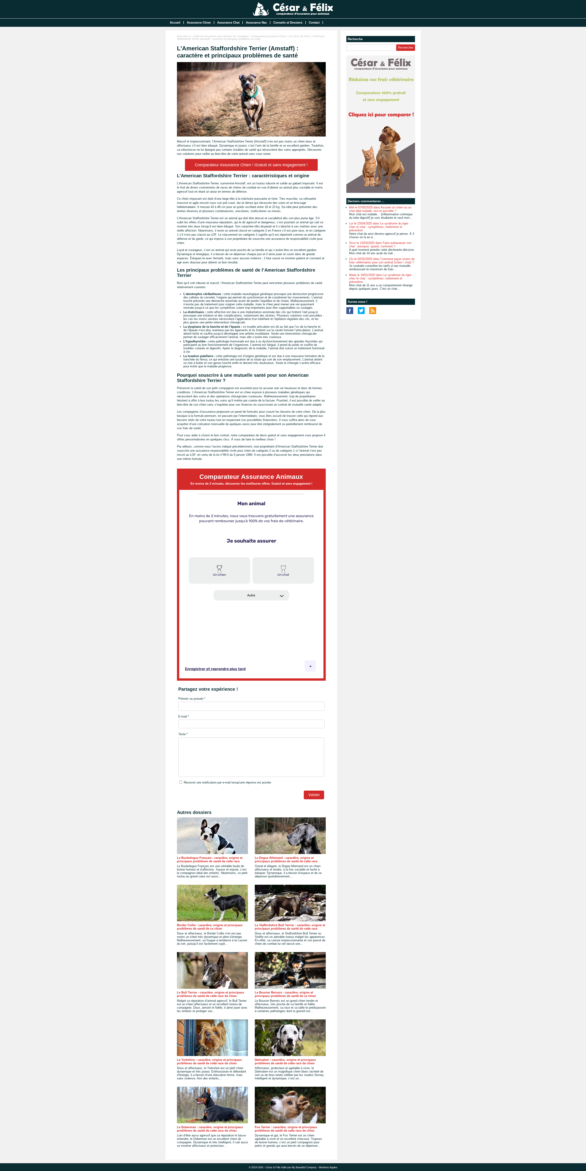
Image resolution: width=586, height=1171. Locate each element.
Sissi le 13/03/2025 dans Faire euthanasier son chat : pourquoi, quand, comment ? (380, 244)
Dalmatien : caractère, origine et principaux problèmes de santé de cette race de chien (285, 1061)
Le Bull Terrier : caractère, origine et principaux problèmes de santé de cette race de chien (210, 994)
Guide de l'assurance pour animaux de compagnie (221, 36)
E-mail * (183, 716)
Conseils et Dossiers (287, 22)
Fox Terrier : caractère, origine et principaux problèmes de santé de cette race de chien (286, 1128)
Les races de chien (299, 36)
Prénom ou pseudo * (191, 698)
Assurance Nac (256, 22)
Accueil (175, 22)
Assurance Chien (199, 22)
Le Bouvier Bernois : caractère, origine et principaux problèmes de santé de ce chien (285, 994)
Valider (314, 795)
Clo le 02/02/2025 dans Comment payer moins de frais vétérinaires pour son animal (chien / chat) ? (382, 260)
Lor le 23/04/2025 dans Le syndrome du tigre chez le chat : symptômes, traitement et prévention (378, 227)
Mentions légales (328, 1167)
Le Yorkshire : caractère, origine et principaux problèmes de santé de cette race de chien (209, 1061)
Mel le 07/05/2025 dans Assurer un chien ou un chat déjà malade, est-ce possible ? (380, 209)
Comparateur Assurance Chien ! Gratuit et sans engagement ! (251, 165)
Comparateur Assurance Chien (268, 36)
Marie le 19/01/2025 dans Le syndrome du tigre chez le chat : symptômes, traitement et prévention (380, 278)
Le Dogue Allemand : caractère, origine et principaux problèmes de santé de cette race (286, 859)
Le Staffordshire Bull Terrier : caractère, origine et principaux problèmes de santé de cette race (290, 926)
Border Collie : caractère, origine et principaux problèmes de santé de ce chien (210, 926)
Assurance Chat (228, 22)
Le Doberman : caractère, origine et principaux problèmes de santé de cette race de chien (210, 1128)
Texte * (183, 734)
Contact (314, 22)
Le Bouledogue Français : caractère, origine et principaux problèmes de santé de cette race (209, 859)
